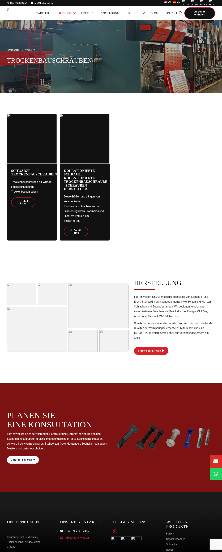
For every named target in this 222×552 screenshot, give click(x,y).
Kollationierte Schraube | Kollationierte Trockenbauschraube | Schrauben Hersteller (85, 180)
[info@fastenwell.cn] (62, 537)
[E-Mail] (216, 461)
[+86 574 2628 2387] (62, 531)
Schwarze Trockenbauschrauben (34, 172)
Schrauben (172, 544)
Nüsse (169, 549)
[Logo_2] (16, 13)
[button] (180, 13)
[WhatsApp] (115, 531)
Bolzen (170, 533)
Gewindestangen (175, 539)
